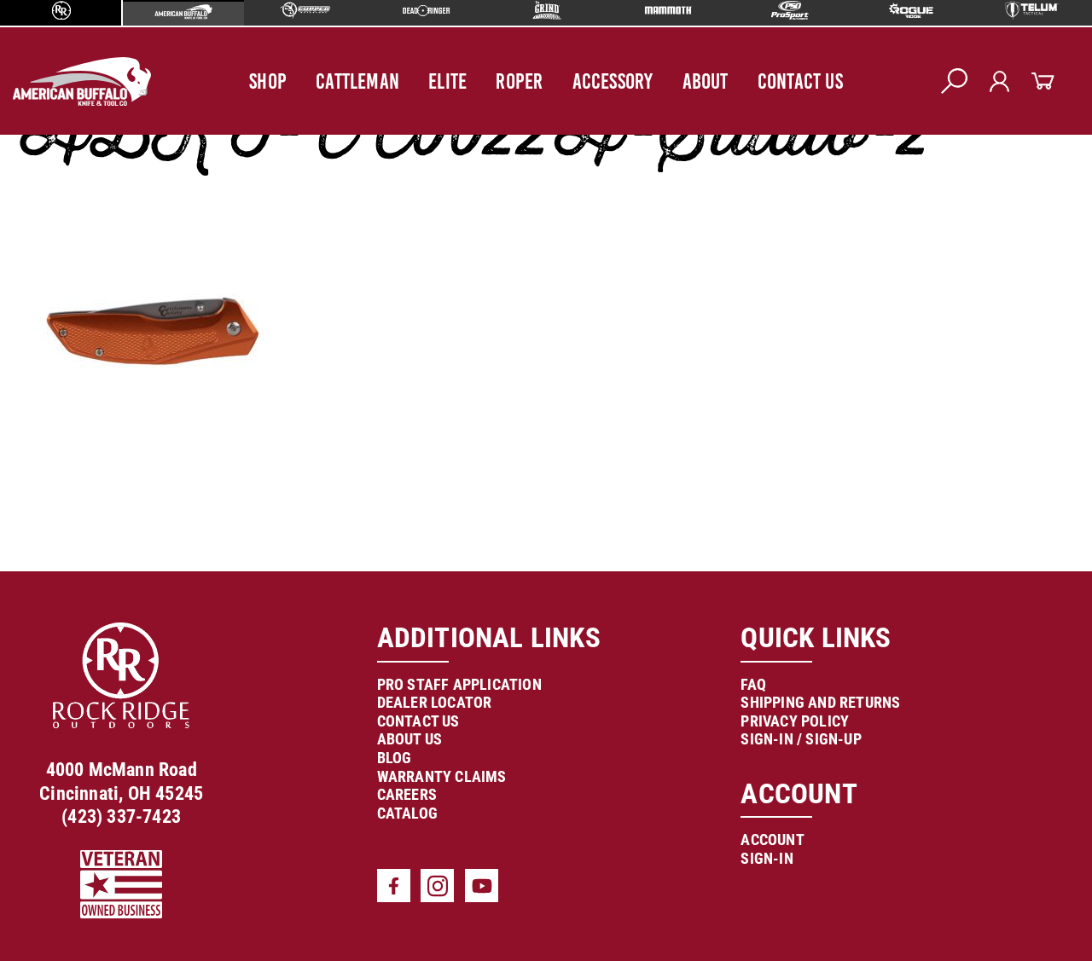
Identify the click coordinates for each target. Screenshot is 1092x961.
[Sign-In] (999, 81)
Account (772, 839)
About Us (410, 739)
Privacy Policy (795, 721)
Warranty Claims (442, 776)
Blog (394, 758)
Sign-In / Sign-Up (801, 739)
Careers (407, 794)
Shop (268, 81)
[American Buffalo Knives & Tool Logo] (82, 81)
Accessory (612, 81)
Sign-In (767, 858)
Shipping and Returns (820, 702)
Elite (447, 81)
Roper (519, 81)
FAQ (753, 684)
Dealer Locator (434, 702)
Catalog (407, 813)
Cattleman (357, 81)
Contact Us (800, 81)
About (705, 81)
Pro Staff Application (459, 684)
